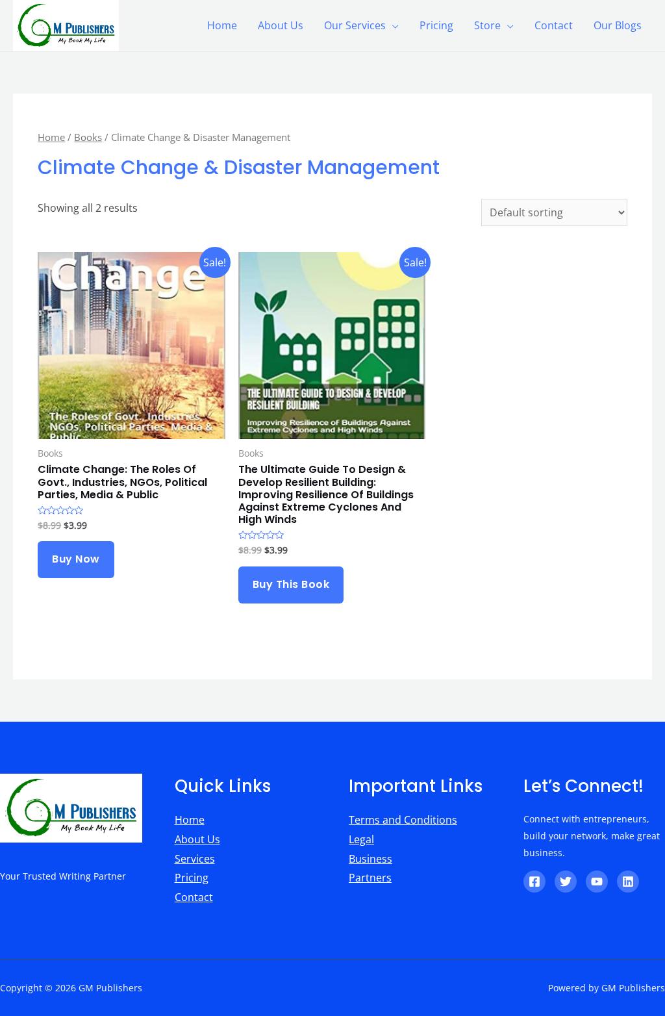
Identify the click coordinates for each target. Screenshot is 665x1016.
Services (195, 859)
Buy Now (76, 559)
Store (487, 25)
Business (370, 859)
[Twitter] (566, 881)
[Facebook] (534, 881)
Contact (553, 25)
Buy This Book (291, 584)
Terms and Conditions (403, 820)
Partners (370, 877)
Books (88, 137)
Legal (361, 839)
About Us (280, 25)
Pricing (436, 25)
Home (222, 25)
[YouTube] (597, 881)
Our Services (355, 25)
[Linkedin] (628, 881)
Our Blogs (618, 25)
